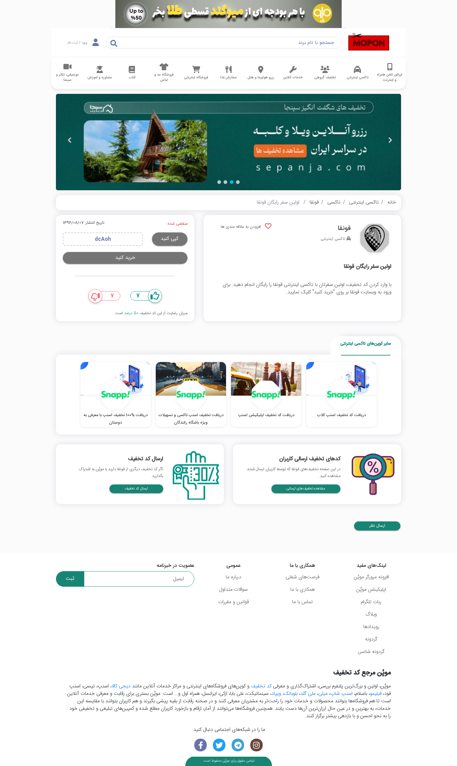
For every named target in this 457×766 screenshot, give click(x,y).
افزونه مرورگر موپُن (371, 577)
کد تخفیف (261, 686)
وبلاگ (371, 614)
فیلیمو (375, 694)
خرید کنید (125, 258)
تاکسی (333, 202)
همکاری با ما (302, 589)
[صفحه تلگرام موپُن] (237, 745)
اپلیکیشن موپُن (371, 589)
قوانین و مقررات (233, 602)
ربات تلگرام (371, 602)
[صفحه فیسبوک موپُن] (200, 745)
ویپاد (276, 694)
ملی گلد (308, 694)
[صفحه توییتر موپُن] (219, 745)
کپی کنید (169, 239)
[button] (238, 182)
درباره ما (233, 577)
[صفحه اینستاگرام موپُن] (256, 745)
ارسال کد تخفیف (136, 489)
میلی (323, 694)
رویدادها (371, 627)
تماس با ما (302, 602)
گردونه (371, 639)
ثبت (70, 579)
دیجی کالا (121, 686)
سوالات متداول (233, 589)
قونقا (314, 202)
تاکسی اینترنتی (364, 202)
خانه (391, 202)
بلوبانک (291, 694)
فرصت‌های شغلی (302, 577)
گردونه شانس (371, 652)
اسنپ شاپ (341, 694)
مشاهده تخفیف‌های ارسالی (306, 489)
